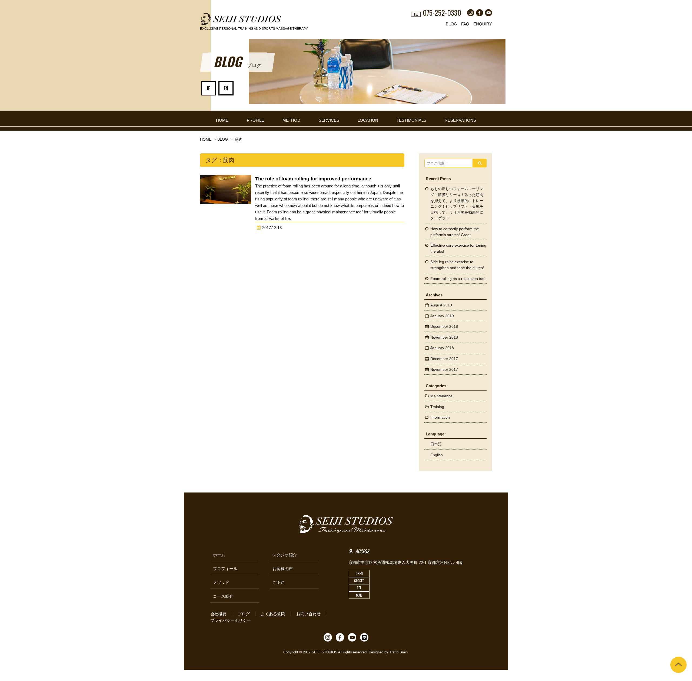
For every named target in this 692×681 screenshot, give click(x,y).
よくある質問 (273, 613)
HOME (222, 120)
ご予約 (278, 582)
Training (437, 407)
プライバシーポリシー (230, 620)
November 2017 (444, 370)
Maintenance (441, 396)
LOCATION (368, 120)
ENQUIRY (482, 24)
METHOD (291, 120)
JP (209, 88)
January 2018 (442, 348)
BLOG (451, 24)
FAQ (465, 24)
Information (440, 417)
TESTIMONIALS (411, 120)
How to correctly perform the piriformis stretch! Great (454, 232)
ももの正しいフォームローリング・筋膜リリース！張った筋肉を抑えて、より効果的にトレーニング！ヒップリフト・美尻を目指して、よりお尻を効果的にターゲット (456, 203)
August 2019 (441, 305)
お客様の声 (282, 568)
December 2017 (444, 359)
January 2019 (442, 316)
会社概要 (218, 613)
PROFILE (255, 120)
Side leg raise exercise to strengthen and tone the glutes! (457, 265)
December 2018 (444, 327)
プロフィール (225, 568)
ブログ (244, 613)
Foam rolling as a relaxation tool (457, 279)
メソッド (221, 582)
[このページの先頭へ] (678, 665)
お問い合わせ (308, 613)
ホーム (219, 555)
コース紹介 (223, 596)
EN (226, 88)
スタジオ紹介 (284, 555)
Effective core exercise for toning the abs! (458, 248)
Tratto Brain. (399, 652)
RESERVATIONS (460, 120)
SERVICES (329, 120)
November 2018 (444, 337)
